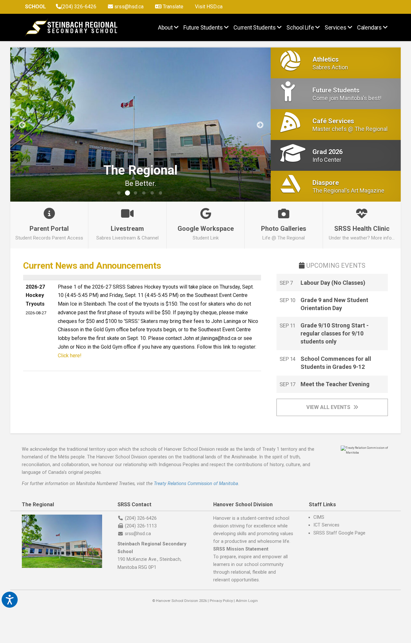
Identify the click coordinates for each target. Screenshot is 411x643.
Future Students (203, 27)
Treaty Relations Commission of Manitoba (196, 483)
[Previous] (21, 124)
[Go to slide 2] (127, 193)
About (165, 27)
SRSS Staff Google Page (339, 533)
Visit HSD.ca (209, 7)
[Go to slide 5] (152, 193)
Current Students (254, 27)
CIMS (318, 517)
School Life (300, 27)
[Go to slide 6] (160, 193)
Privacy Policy (221, 600)
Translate (172, 7)
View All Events (329, 407)
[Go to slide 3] (135, 193)
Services (335, 27)
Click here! (70, 355)
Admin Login (247, 600)
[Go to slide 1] (119, 193)
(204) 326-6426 (78, 7)
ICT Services (326, 525)
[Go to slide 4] (144, 193)
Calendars (369, 27)
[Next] (259, 124)
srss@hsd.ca (128, 7)
